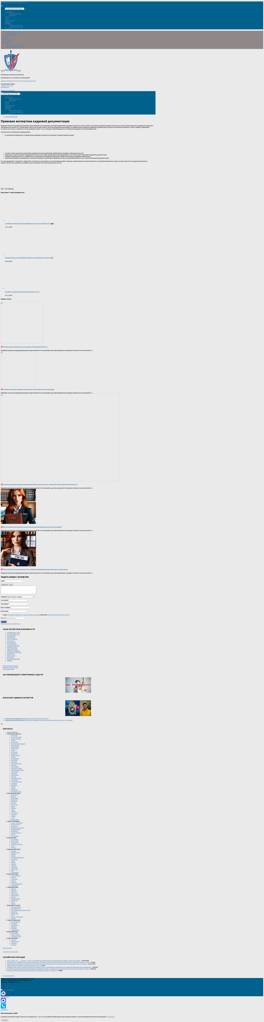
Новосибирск (15, 899)
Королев (14, 754)
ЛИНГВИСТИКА (12, 647)
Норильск (14, 900)
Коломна (14, 752)
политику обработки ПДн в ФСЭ (59, 615)
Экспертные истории (10, 952)
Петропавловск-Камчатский (20, 910)
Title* (3, 581)
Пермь (13, 862)
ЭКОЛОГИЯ (11, 654)
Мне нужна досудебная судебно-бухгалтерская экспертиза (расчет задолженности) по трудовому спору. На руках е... (47, 964)
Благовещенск (16, 907)
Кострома (14, 805)
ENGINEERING (11, 636)
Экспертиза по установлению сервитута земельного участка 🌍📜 (30, 258)
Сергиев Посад (16, 778)
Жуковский (15, 745)
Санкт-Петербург (17, 823)
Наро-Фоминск (16, 763)
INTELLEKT (10, 657)
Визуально (5, 584)
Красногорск (15, 755)
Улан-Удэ (14, 912)
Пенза (13, 861)
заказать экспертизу (8, 90)
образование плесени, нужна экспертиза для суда (24, 965)
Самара (13, 864)
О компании (9, 12)
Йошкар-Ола (15, 852)
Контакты (8, 28)
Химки (13, 786)
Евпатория (14, 933)
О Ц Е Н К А (10, 641)
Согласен (5, 1020)
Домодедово (16, 739)
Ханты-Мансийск (17, 884)
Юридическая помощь (10, 666)
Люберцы (14, 760)
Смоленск (14, 813)
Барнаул (14, 890)
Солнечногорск (16, 782)
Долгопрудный (16, 737)
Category (4, 597)
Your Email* (4, 600)
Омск (13, 902)
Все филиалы (7, 948)
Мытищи (14, 762)
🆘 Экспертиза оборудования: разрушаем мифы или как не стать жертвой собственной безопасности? (39, 484)
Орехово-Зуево (16, 768)
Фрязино (14, 785)
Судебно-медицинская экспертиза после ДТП (22, 292)
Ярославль (15, 819)
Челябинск (14, 885)
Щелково (14, 790)
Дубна (13, 740)
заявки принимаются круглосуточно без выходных (18, 81)
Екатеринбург (16, 875)
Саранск (14, 866)
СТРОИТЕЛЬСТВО (13, 634)
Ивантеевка (15, 747)
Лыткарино (15, 758)
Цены (7, 18)
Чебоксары (15, 872)
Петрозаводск (16, 833)
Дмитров (14, 735)
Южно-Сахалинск (17, 917)
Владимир (14, 798)
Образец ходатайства (10, 667)
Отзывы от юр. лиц (15, 25)
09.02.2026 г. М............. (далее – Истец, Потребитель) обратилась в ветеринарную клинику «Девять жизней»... (44, 960)
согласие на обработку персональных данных (23, 615)
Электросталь (16, 791)
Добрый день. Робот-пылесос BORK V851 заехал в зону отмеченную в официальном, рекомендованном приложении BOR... (49, 967)
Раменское (15, 775)
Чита (12, 915)
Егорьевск (14, 742)
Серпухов (14, 780)
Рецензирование (8, 669)
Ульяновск (14, 869)
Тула (13, 818)
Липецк (13, 808)
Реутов (13, 777)
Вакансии (12, 15)
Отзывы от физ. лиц (16, 27)
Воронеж (14, 800)
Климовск (14, 749)
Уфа (12, 871)
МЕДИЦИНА (11, 637)
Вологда (14, 826)
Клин (13, 750)
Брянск (13, 796)
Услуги (7, 17)
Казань (13, 854)
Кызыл (13, 897)
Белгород (14, 795)
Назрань (14, 927)
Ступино (14, 783)
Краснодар (15, 842)
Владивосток (16, 908)
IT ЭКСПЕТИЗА (12, 644)
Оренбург (14, 859)
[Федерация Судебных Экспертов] (11, 71)
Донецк (13, 943)
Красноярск (15, 895)
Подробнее (111, 1017)
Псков (13, 834)
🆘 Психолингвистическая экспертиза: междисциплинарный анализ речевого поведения (34, 569)
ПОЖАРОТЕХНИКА (13, 651)
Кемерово (14, 894)
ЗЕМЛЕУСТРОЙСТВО (14, 652)
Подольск (14, 772)
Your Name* (5, 604)
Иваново (14, 801)
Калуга (13, 803)
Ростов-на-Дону (16, 844)
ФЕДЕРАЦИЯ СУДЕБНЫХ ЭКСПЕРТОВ (13, 2)
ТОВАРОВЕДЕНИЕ (13, 646)
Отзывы (8, 23)
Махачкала (14, 925)
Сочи (13, 846)
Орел (13, 810)
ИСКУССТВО (11, 656)
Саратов (14, 867)
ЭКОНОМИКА (11, 642)
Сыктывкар (15, 836)
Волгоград (15, 841)
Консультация (10, 20)
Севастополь (15, 935)
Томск (13, 903)
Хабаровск (14, 913)
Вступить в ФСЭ (8, 976)
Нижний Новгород (17, 857)
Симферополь (16, 936)
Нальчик (14, 928)
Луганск (13, 945)
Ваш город (4, 611)
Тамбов (13, 814)
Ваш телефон (5, 607)
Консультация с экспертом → (11, 624)
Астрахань (14, 839)
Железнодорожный (18, 744)
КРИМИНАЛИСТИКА (13, 632)
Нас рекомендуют (15, 14)
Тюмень (14, 882)
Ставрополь (15, 930)
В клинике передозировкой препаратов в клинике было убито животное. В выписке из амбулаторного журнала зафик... (48, 969)
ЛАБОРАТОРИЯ (12, 649)
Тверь (13, 816)
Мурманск (14, 831)
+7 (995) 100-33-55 (7, 85)
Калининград (15, 829)
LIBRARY (9, 660)
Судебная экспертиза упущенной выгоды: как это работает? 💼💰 (30, 223)
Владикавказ (15, 922)
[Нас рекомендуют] (78, 685)
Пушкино (14, 773)
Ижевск (13, 851)
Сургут (13, 880)
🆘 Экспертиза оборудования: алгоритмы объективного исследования (27, 389)
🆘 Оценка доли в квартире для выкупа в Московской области (24, 347)
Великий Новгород (17, 828)
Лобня (13, 757)
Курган (13, 877)
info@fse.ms (5, 87)
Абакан (13, 889)
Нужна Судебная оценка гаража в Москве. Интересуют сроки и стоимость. (32, 970)
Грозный (14, 923)
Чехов (13, 788)
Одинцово (15, 767)
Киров (13, 856)
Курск (13, 806)
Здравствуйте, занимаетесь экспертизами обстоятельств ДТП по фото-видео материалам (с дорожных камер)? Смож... (49, 962)
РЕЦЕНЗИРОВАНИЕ (11, 117)
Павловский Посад (17, 770)
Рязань (13, 811)
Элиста (13, 847)
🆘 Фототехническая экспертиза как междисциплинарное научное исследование (31, 527)
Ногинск (14, 765)
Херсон (13, 940)
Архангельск (15, 824)
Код (11, 584)
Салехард (14, 879)
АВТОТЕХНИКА (12, 639)
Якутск (13, 918)
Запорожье (15, 941)
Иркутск (14, 892)
